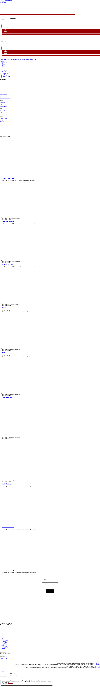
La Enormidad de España (4, 81)
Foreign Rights (97, 661)
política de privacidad (54, 587)
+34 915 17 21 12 (3, 658)
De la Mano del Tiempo (3, 114)
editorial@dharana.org (3, 656)
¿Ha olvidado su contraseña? (4, 675)
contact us (98, 666)
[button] (11, 175)
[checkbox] (5, 20)
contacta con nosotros (96, 663)
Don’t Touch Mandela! (8, 527)
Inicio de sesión (4, 670)
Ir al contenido (2, 0)
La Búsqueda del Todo (3, 94)
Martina (4, 307)
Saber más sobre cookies (8, 682)
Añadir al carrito (7, 399)
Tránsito (4, 352)
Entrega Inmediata (7, 440)
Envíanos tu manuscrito (13, 660)
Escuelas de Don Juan (8, 221)
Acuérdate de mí (14, 675)
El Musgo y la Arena (7, 264)
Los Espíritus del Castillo (3, 118)
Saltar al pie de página (8, 0)
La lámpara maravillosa (3, 106)
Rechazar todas (4, 683)
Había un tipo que (2, 102)
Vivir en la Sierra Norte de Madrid (5, 98)
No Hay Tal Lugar (2, 110)
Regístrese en (4, 671)
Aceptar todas (10, 683)
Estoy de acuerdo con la (50, 587)
